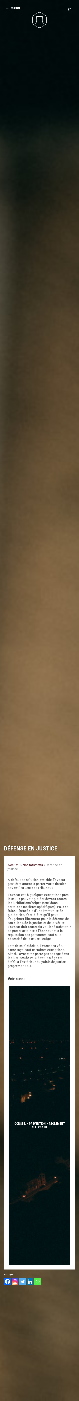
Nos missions (32, 865)
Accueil (14, 865)
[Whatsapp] (37, 1281)
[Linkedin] (30, 1281)
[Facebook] (7, 1281)
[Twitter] (22, 1281)
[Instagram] (15, 1281)
